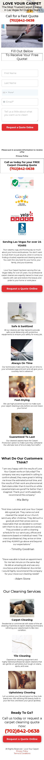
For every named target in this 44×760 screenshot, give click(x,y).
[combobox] (4, 93)
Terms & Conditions (22, 753)
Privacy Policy (22, 751)
